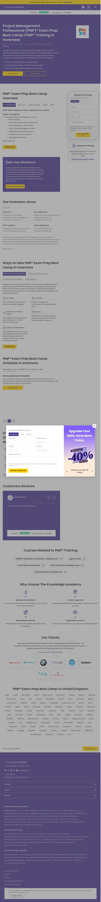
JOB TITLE (38, 446)
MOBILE (10, 446)
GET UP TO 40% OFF (17, 470)
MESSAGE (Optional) (14, 454)
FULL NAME (11, 438)
